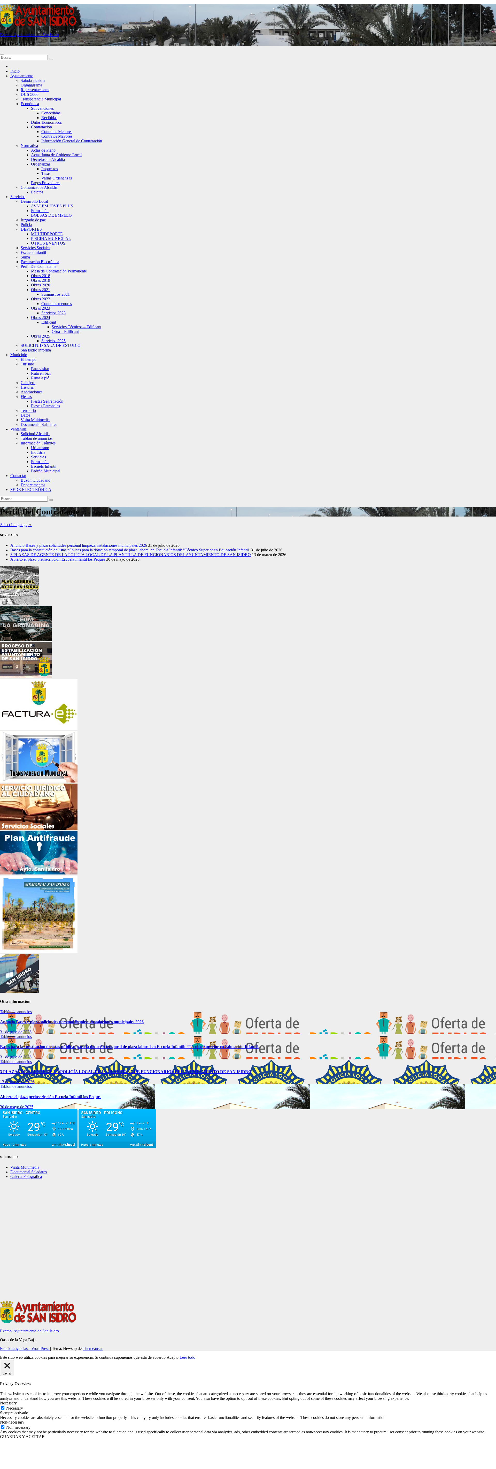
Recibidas (49, 117)
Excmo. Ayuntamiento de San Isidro (29, 35)
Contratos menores (56, 303)
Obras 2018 (40, 276)
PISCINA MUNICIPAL (51, 238)
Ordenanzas (40, 164)
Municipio (18, 355)
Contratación (41, 127)
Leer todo (187, 1357)
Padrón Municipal (45, 471)
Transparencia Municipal (41, 99)
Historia (27, 387)
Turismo (27, 364)
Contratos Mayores (56, 136)
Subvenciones (42, 108)
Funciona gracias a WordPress (25, 1348)
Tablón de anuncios (36, 438)
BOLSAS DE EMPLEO (51, 215)
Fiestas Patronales (45, 406)
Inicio (15, 71)
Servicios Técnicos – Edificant (76, 327)
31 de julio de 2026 (16, 1032)
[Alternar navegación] (2, 53)
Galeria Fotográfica (26, 1176)
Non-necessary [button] (12, 1422)
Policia (26, 224)
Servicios (17, 196)
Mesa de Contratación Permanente (59, 271)
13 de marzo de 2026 (17, 1082)
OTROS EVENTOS (48, 243)
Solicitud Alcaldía (35, 434)
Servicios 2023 (53, 313)
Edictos (37, 192)
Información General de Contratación (71, 141)
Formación (40, 210)
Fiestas (26, 396)
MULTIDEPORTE (47, 234)
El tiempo (28, 359)
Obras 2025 (40, 336)
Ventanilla (18, 429)
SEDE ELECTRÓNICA (30, 489)
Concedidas (50, 113)
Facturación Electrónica (40, 262)
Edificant (48, 322)
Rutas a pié (40, 378)
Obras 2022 (40, 299)
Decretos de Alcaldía (48, 159)
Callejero (28, 382)
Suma (25, 257)
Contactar (18, 475)
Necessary (14, 1408)
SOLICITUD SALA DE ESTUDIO (51, 345)
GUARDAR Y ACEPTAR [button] (22, 1436)
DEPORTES (31, 229)
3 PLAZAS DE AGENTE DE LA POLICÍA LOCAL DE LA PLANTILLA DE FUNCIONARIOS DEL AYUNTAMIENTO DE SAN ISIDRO (130, 554)
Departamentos (33, 485)
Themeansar (93, 1348)
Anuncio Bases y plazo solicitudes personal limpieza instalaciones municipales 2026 (78, 545)
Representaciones (35, 90)
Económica (30, 103)
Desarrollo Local (34, 201)
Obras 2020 (40, 285)
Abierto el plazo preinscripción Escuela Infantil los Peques (57, 559)
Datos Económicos (46, 122)
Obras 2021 (40, 289)
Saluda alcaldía (33, 80)
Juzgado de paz (33, 220)
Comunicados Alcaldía (39, 187)
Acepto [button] (173, 1357)
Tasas (45, 173)
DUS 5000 (29, 94)
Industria (38, 452)
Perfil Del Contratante (38, 266)
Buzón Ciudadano (35, 480)
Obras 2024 (40, 317)
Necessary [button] (8, 1403)
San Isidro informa (36, 350)
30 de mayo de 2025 (16, 1107)
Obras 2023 (40, 308)
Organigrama (31, 85)
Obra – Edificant (65, 331)
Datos (25, 415)
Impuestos (49, 169)
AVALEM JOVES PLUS (52, 206)
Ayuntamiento (21, 76)
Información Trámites (38, 443)
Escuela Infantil (33, 252)
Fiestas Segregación (47, 401)
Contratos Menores (56, 131)
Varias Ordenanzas (56, 178)
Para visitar (40, 368)
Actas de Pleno (43, 150)
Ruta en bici (41, 373)
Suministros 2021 (55, 294)
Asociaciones (31, 392)
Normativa (29, 145)
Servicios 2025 (53, 341)
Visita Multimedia (35, 420)
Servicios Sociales (35, 248)
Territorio (28, 410)
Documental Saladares (39, 424)
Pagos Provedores (45, 183)
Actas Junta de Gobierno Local (56, 155)
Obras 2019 (40, 280)
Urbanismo (40, 448)
